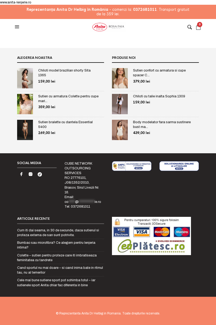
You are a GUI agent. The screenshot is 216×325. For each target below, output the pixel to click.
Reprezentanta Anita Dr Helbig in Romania (90, 313)
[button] (17, 27)
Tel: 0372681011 (77, 206)
